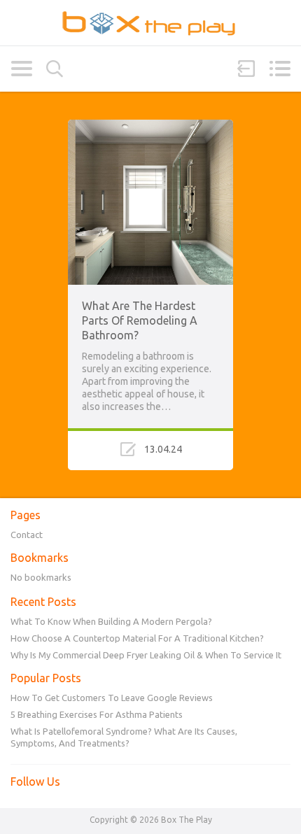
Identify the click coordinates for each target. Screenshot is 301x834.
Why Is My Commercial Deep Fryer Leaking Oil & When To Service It (145, 655)
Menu (279, 68)
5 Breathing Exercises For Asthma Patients (96, 714)
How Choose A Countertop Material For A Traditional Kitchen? (137, 638)
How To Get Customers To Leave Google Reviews (111, 697)
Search (54, 69)
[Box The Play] (150, 22)
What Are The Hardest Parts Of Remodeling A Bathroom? (139, 320)
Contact (26, 534)
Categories (21, 68)
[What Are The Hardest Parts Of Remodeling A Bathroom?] (150, 126)
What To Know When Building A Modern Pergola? (111, 621)
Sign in (246, 68)
